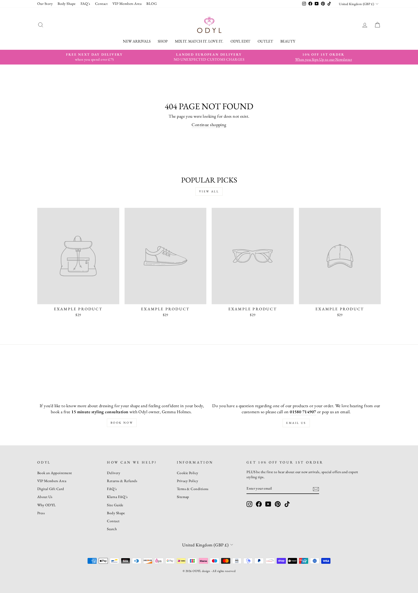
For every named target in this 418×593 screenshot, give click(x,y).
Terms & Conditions (193, 488)
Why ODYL (46, 505)
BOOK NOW (122, 423)
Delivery (113, 472)
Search (112, 529)
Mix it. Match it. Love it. (199, 41)
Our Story (45, 3)
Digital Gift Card (50, 488)
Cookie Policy (187, 472)
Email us (296, 423)
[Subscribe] (316, 488)
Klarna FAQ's (117, 496)
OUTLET (265, 41)
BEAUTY (287, 41)
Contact (101, 3)
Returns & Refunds (122, 480)
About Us (44, 496)
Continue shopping (209, 124)
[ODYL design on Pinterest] (278, 504)
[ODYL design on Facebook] (259, 504)
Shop (163, 41)
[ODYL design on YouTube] (268, 504)
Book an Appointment (54, 472)
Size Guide (115, 505)
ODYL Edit (240, 41)
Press (41, 513)
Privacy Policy (187, 480)
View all (209, 191)
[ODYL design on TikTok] (287, 504)
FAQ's (85, 3)
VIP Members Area (127, 3)
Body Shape (67, 3)
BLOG (151, 3)
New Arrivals (136, 41)
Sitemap (183, 496)
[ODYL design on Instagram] (249, 504)
